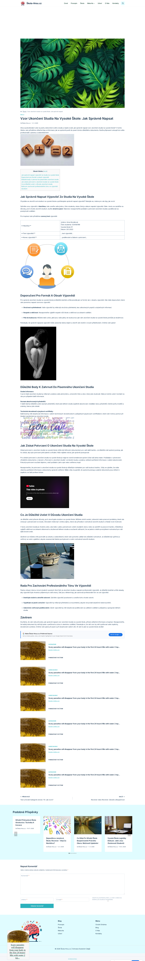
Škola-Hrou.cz (26, 123)
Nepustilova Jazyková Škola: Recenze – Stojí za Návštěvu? (56, 840)
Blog (97, 927)
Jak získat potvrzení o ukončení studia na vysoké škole (39, 182)
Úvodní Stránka (100, 924)
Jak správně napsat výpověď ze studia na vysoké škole (40, 175)
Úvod (66, 3)
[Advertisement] (72, 19)
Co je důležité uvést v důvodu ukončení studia (36, 184)
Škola (82, 3)
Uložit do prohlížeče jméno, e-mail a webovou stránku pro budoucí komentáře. (107, 898)
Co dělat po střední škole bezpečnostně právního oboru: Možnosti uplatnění (87, 840)
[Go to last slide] (15, 834)
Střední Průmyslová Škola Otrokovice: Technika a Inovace (25, 822)
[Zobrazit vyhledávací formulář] (123, 3)
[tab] (69, 853)
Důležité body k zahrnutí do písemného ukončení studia (40, 179)
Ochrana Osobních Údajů (81, 949)
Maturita (61, 930)
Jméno (24, 899)
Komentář (25, 876)
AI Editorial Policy (72, 958)
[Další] (129, 834)
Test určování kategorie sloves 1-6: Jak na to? (36, 798)
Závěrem (24, 189)
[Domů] (21, 111)
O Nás (107, 3)
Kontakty (115, 3)
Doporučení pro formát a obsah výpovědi (35, 177)
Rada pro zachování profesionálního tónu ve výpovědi (39, 186)
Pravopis (74, 3)
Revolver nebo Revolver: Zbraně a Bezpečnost (108, 798)
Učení (100, 3)
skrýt (45, 171)
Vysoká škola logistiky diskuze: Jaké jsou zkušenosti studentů (117, 840)
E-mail (59, 899)
